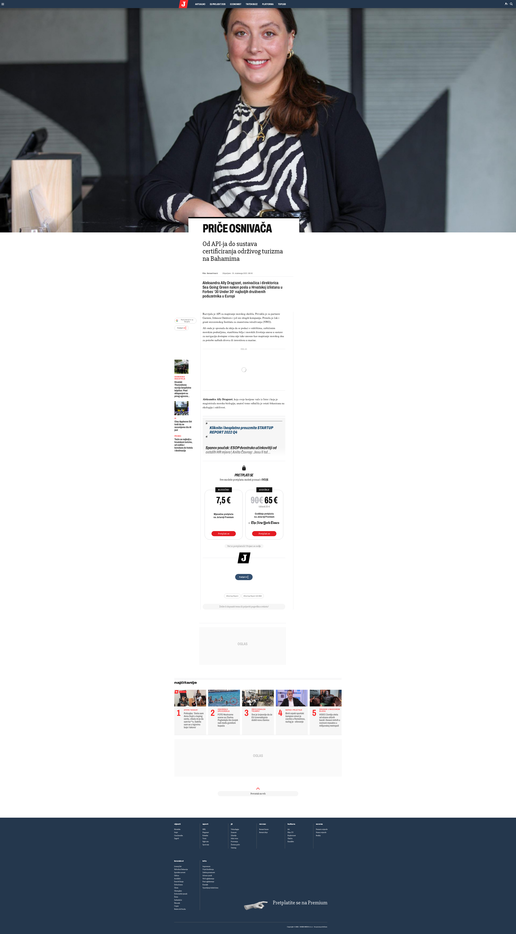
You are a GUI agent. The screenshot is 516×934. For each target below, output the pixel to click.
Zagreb (176, 838)
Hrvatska (177, 829)
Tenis (204, 838)
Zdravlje (233, 835)
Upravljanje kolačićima (210, 888)
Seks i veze (234, 838)
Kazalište (291, 841)
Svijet (176, 832)
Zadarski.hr (178, 900)
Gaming (233, 848)
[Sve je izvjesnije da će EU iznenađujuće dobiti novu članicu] (258, 699)
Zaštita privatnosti (209, 872)
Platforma (267, 4)
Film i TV (290, 832)
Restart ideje (263, 832)
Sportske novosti (179, 872)
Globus (176, 875)
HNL (204, 829)
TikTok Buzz (252, 4)
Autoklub (177, 879)
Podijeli (180, 328)
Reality (318, 835)
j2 (232, 824)
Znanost (233, 832)
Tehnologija (235, 829)
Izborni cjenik (207, 875)
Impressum (206, 866)
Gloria (176, 888)
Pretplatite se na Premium (300, 902)
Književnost (292, 835)
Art (289, 829)
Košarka (205, 835)
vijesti (177, 824)
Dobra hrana (178, 885)
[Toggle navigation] (2, 3)
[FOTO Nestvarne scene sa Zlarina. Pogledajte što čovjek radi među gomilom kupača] (224, 699)
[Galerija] (258, 120)
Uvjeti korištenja (208, 869)
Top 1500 (282, 4)
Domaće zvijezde (322, 829)
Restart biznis (263, 829)
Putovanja (234, 841)
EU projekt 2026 (218, 4)
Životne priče (235, 845)
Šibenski (177, 903)
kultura (291, 824)
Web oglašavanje (208, 879)
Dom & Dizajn (179, 882)
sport (205, 824)
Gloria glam (178, 891)
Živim (176, 897)
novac (262, 824)
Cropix (176, 906)
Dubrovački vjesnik (180, 894)
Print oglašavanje (208, 882)
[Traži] (511, 4)
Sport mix (206, 845)
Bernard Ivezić (212, 273)
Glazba (290, 838)
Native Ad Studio (180, 909)
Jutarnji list (178, 866)
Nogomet (206, 832)
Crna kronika (178, 835)
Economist (235, 4)
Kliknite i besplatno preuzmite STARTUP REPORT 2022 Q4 (241, 430)
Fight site (206, 841)
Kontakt (205, 885)
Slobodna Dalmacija (181, 869)
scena (319, 824)
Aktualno (200, 4)
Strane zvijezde (321, 832)
